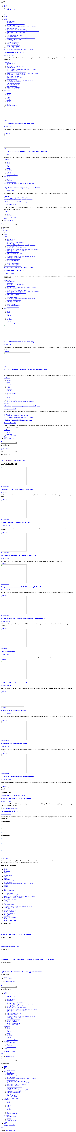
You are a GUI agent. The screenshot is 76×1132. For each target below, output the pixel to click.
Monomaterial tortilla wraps (14, 52)
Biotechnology (11, 21)
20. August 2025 (9, 55)
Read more (7, 62)
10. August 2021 (5, 589)
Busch (8, 98)
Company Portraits (9, 220)
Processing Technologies (14, 39)
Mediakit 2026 (11, 9)
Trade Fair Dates (11, 1042)
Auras (8, 94)
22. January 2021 (6, 713)
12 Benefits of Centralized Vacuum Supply (19, 123)
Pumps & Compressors (13, 41)
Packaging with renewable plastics (13, 710)
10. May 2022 (4, 492)
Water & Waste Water (13, 46)
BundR (9, 97)
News (5, 18)
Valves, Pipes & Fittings (13, 45)
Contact (6, 5)
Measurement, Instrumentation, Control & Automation (23, 31)
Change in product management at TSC (15, 522)
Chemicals (10, 22)
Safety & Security (12, 43)
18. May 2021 (7, 126)
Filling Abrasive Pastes (9, 651)
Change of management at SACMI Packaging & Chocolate (22, 587)
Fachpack (9, 180)
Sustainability (7, 914)
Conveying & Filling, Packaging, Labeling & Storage (21, 26)
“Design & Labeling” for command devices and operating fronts (24, 618)
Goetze (9, 103)
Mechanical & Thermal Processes (16, 32)
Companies (7, 90)
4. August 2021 (5, 621)
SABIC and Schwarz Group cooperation (15, 683)
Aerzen (9, 93)
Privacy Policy (8, 978)
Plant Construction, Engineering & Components (21, 38)
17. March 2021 (5, 654)
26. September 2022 (10, 190)
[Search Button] (16, 224)
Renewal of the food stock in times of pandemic (18, 555)
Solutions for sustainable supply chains (18, 202)
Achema (9, 179)
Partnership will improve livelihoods (14, 743)
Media (5, 6)
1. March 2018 (5, 746)
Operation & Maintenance (14, 35)
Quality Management (13, 42)
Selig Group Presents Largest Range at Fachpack (22, 188)
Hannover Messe (11, 182)
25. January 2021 (6, 685)
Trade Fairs (7, 176)
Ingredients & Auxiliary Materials (16, 29)
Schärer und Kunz (12, 105)
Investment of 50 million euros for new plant (17, 489)
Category (8, 460)
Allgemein (7, 871)
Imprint (6, 977)
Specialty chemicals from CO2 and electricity (17, 776)
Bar (8, 95)
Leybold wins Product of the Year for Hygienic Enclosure (21, 972)
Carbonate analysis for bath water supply (16, 798)
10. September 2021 (7, 558)
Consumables (11, 25)
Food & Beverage (12, 28)
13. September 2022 (10, 204)
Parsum (9, 104)
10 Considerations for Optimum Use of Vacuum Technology (25, 151)
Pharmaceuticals (12, 36)
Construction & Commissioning (16, 24)
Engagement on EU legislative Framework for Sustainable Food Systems (27, 959)
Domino (9, 100)
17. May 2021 (7, 154)
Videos (5, 219)
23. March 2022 (5, 525)
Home (5, 16)
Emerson (9, 101)
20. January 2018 (6, 779)
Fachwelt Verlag (10, 981)
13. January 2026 (6, 801)
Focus (5, 19)
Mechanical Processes (13, 34)
